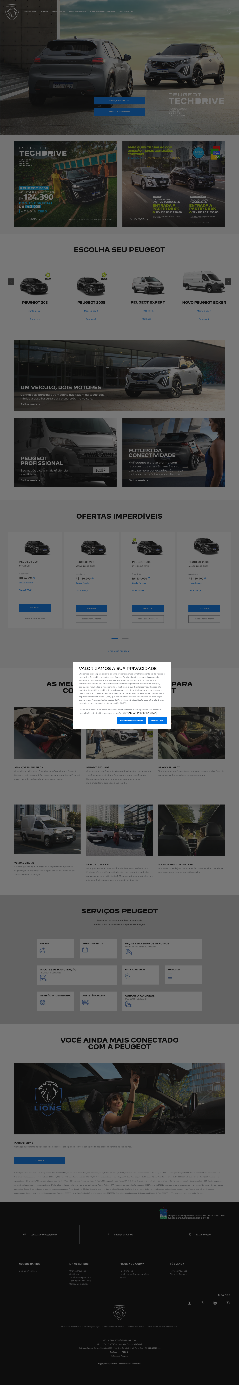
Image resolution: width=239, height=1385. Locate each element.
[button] (131, 720)
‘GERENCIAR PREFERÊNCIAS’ (139, 713)
